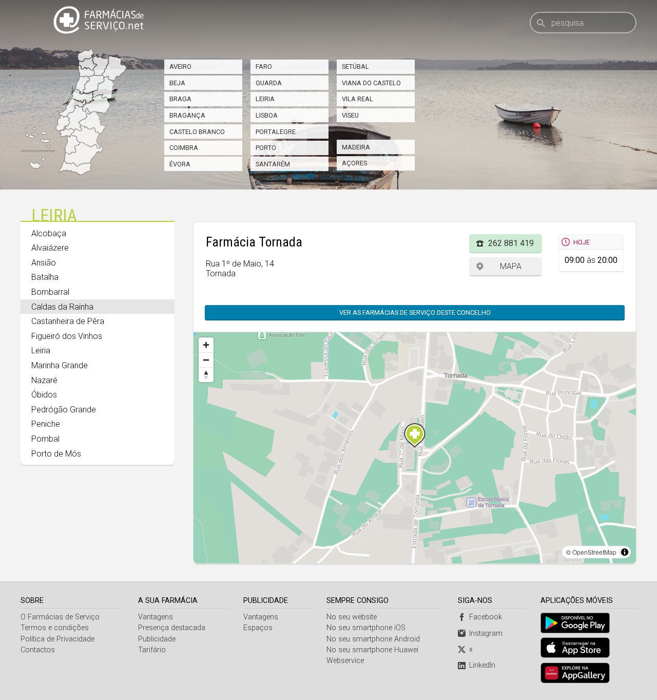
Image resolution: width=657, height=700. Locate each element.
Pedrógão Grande (63, 409)
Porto (266, 148)
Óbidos (44, 395)
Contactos (38, 650)
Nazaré (44, 380)
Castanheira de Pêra (67, 321)
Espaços (258, 627)
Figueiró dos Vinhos (66, 336)
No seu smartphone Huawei (372, 650)
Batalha (45, 277)
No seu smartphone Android (373, 639)
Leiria (265, 99)
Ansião (43, 263)
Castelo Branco (197, 132)
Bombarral (50, 292)
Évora (179, 164)
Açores (354, 163)
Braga (180, 99)
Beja (177, 83)
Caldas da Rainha (62, 307)
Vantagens (155, 617)
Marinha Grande (59, 365)
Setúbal (355, 66)
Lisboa (267, 115)
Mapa (510, 266)
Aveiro (180, 66)
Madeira (356, 147)
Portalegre (276, 132)
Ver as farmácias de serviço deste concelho (415, 312)
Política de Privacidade (57, 639)
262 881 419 (511, 243)
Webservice (345, 660)
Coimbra (183, 148)
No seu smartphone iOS (365, 627)
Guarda (269, 83)
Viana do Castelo (371, 83)
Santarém (273, 164)
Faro (264, 66)
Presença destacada (171, 627)
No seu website (351, 617)
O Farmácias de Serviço (60, 617)
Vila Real (357, 99)
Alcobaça (48, 233)
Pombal (45, 439)
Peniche (45, 424)
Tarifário (152, 650)
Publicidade (157, 639)
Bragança (187, 115)
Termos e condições (55, 627)
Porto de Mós (56, 454)
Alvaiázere (50, 248)
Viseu (350, 115)
